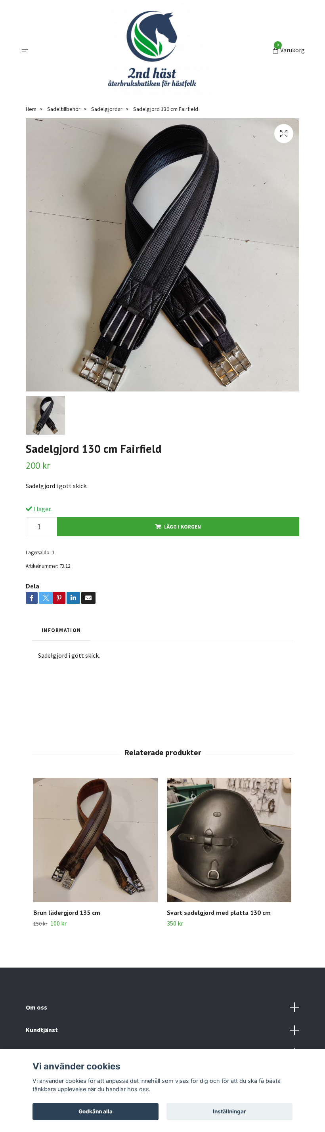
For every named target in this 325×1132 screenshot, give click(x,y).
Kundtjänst (42, 1030)
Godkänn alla (95, 1111)
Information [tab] (61, 630)
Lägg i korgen (182, 526)
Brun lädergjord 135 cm (66, 912)
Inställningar (229, 1111)
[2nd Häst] (151, 50)
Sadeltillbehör (63, 109)
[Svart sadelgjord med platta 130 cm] (229, 840)
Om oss (36, 1007)
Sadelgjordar (106, 109)
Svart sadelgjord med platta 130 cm (219, 912)
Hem (31, 109)
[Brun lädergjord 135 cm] (95, 840)
